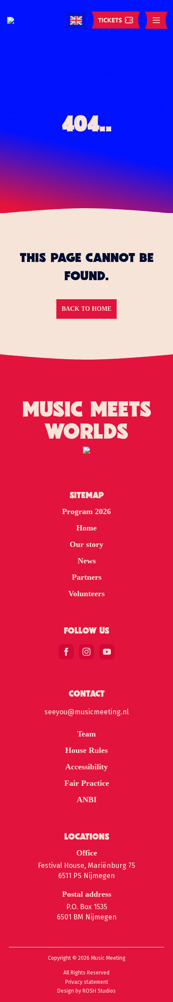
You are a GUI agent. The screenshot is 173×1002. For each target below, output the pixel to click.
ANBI (87, 799)
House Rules (86, 750)
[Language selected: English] (76, 20)
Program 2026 (86, 511)
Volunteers (86, 593)
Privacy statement (86, 982)
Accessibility (86, 766)
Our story (86, 544)
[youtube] (106, 651)
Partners (87, 577)
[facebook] (66, 651)
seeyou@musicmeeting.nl (86, 712)
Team (86, 733)
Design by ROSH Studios (86, 991)
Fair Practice (86, 783)
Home (86, 527)
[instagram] (86, 651)
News (87, 560)
